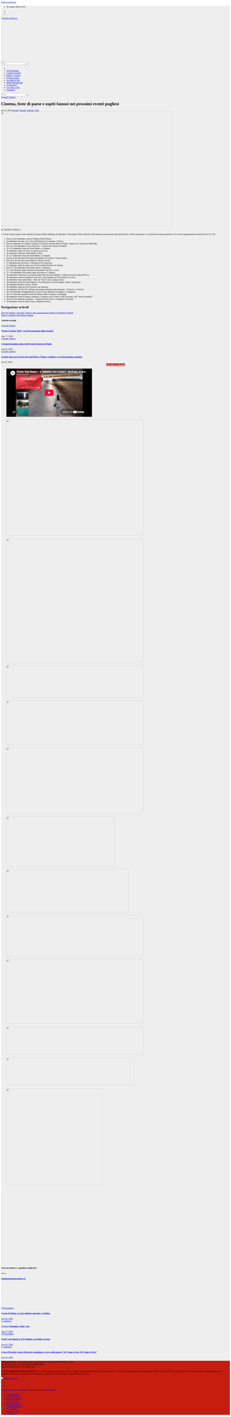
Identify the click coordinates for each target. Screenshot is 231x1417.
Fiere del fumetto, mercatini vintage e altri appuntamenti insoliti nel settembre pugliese (37, 313)
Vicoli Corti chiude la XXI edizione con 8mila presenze (25, 1339)
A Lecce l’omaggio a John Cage (15, 1326)
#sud (37, 110)
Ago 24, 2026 (7, 1357)
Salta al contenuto (8, 2)
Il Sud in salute (12, 78)
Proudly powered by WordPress (14, 1390)
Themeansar (50, 1390)
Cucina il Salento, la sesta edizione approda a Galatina (25, 1313)
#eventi (15, 110)
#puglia (23, 110)
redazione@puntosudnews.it (13, 1278)
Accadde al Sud (13, 80)
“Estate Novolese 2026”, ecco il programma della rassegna (27, 331)
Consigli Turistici (13, 73)
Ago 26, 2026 (7, 1344)
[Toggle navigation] (2, 61)
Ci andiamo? (11, 85)
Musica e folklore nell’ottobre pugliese (17, 315)
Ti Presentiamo (12, 70)
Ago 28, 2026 (7, 1319)
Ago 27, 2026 (7, 1331)
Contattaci (10, 90)
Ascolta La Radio (115, 364)
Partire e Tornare (13, 75)
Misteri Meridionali (14, 83)
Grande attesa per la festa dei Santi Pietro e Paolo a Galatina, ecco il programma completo (41, 357)
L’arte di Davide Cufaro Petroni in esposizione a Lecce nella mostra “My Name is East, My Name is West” (49, 1352)
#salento (30, 110)
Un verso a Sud (13, 87)
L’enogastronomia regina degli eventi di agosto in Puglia (26, 344)
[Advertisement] (115, 39)
